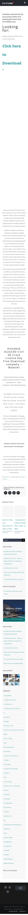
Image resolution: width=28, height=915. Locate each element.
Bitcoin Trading (8, 744)
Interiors (6, 796)
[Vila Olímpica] (17, 690)
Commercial (7, 757)
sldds (23, 477)
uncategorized (8, 852)
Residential (7, 835)
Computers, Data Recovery (11, 761)
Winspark (6, 860)
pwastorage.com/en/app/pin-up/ (13, 830)
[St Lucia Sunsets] (17, 682)
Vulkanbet (6, 856)
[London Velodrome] (5, 690)
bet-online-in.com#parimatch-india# (13, 736)
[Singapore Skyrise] (11, 682)
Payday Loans (7, 822)
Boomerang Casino (9, 753)
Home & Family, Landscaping (12, 792)
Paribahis (6, 817)
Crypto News (7, 770)
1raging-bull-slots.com (10, 706)
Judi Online (7, 800)
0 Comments (5, 532)
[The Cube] (11, 690)
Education (6, 779)
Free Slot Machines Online (11, 574)
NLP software (7, 813)
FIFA (5, 783)
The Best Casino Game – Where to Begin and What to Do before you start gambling (13, 567)
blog (5, 749)
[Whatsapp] (9, 893)
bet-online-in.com (8, 731)
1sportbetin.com (8, 710)
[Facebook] (5, 893)
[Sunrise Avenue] (5, 682)
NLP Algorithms (8, 809)
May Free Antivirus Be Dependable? (13, 669)
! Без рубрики (7, 701)
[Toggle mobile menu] (25, 2)
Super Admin (6, 477)
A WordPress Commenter (11, 597)
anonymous (7, 723)
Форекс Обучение (9, 869)
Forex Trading (7, 787)
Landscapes (7, 805)
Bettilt (5, 740)
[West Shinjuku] (11, 686)
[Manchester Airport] (17, 686)
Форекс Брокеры (8, 865)
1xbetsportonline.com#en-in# (12, 714)
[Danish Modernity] (5, 686)
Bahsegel (6, 727)
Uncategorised (8, 847)
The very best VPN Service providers (13, 585)
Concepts (6, 766)
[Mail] (7, 897)
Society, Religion (8, 843)
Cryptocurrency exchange (11, 774)
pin (5, 826)
